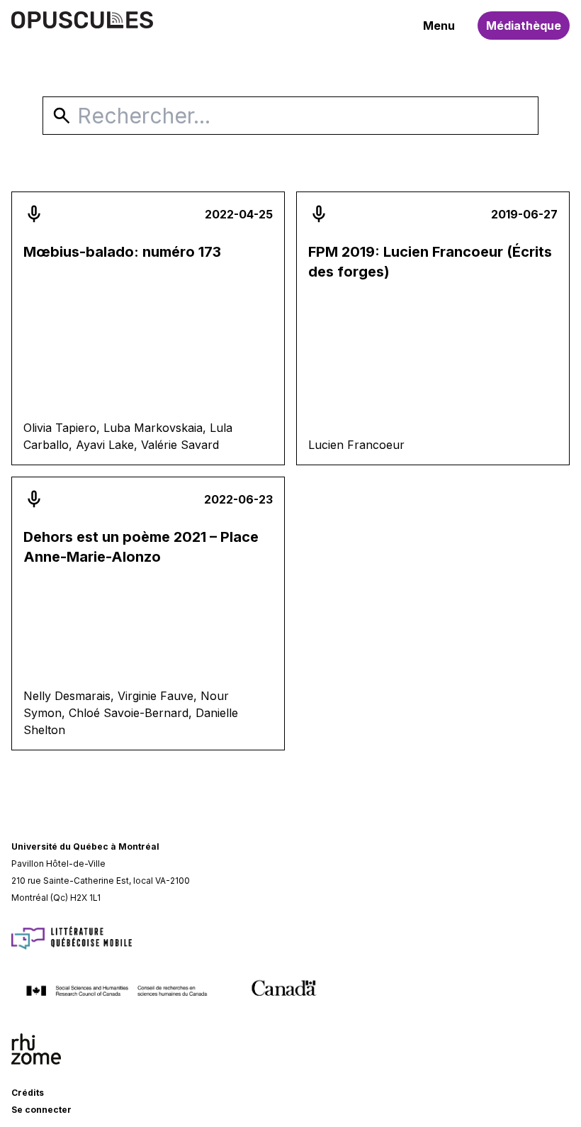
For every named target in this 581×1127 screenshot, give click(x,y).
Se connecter (41, 1109)
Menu (439, 25)
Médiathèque (523, 25)
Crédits (27, 1092)
